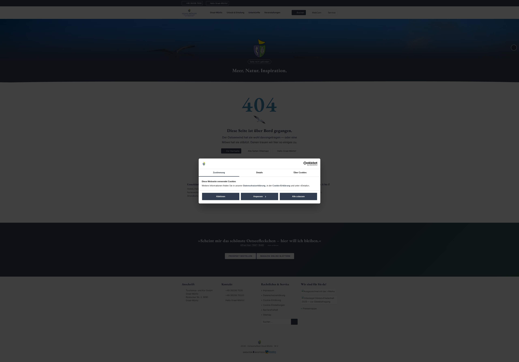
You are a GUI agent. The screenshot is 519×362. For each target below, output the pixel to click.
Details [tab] (259, 172)
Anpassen (258, 196)
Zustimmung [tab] (219, 172)
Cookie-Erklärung (281, 185)
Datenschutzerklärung (254, 185)
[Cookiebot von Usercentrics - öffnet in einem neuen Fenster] (305, 164)
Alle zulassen (298, 196)
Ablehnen (220, 196)
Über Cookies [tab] (300, 172)
